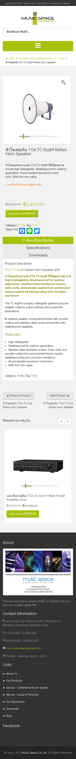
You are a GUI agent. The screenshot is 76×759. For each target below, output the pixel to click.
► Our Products (12, 680)
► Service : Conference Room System (26, 687)
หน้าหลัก (10, 58)
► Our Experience (14, 701)
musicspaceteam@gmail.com (24, 648)
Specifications (38, 248)
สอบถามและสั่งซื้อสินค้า (21, 213)
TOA (34, 225)
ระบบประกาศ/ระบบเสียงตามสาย (36, 58)
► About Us (10, 673)
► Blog (7, 715)
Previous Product (20, 395)
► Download (10, 708)
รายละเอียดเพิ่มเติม (38, 240)
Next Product (58, 395)
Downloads (38, 255)
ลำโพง (60, 58)
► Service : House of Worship (21, 694)
